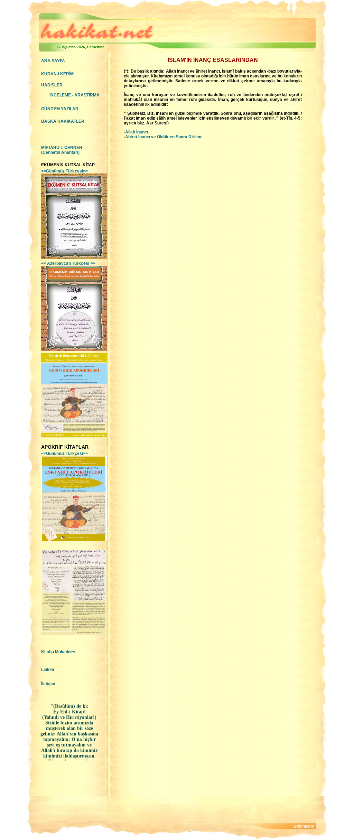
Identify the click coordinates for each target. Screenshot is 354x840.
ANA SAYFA (53, 60)
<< (65, 263)
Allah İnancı (136, 132)
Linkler (48, 669)
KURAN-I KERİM (57, 74)
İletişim (48, 683)
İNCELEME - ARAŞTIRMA (74, 95)
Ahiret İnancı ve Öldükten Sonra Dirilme (164, 136)
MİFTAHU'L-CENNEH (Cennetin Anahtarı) (61, 150)
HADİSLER (52, 85)
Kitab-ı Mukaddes (58, 652)
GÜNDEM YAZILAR (59, 108)
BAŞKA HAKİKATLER (62, 121)
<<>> (64, 171)
